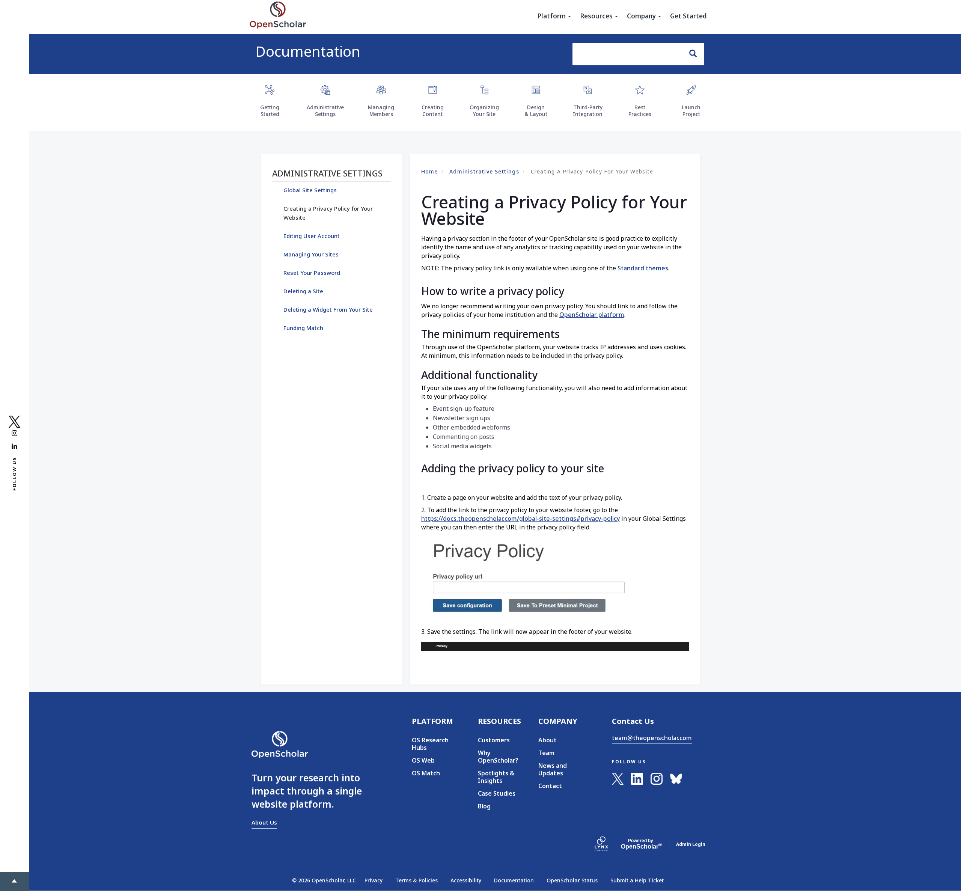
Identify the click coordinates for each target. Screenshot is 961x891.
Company (642, 16)
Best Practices (639, 111)
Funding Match (303, 328)
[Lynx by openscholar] (608, 844)
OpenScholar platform (591, 315)
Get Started (688, 16)
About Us (264, 822)
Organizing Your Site (484, 111)
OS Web (423, 760)
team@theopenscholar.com (652, 738)
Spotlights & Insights (496, 777)
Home (429, 171)
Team (546, 753)
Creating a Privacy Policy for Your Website (328, 213)
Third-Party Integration (588, 111)
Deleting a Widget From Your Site (328, 309)
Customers (494, 740)
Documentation (307, 51)
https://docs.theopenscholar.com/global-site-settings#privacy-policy (520, 518)
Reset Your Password (311, 272)
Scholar (640, 844)
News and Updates (552, 769)
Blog (484, 806)
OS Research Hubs (430, 744)
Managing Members (381, 111)
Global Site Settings (310, 190)
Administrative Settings (325, 111)
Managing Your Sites (311, 254)
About (547, 740)
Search (693, 54)
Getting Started (269, 111)
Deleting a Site (303, 291)
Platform (552, 16)
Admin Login (690, 844)
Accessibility (465, 880)
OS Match (426, 773)
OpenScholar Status (572, 880)
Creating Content (433, 111)
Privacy (374, 880)
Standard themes (643, 268)
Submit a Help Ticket (637, 880)
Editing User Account (311, 236)
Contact (550, 786)
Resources (597, 16)
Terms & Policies (416, 880)
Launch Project (691, 111)
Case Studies (496, 793)
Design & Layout (535, 111)
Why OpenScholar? (497, 756)
